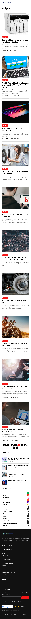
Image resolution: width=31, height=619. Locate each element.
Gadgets (4, 37)
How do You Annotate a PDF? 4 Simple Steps (15, 215)
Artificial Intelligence (16, 493)
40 (15, 445)
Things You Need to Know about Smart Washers (15, 172)
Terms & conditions (23, 616)
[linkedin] (4, 545)
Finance (16, 504)
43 (25, 445)
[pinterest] (6, 545)
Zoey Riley (6, 50)
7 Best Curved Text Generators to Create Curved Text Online (18, 473)
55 (13, 447)
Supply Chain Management (16, 523)
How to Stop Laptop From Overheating (12, 129)
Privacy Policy (14, 616)
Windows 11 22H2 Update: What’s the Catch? (13, 431)
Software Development (16, 520)
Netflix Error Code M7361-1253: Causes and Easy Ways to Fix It (17, 481)
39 (12, 445)
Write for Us (5, 555)
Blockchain (16, 497)
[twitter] (9, 545)
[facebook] (2, 545)
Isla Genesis (6, 95)
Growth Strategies (16, 511)
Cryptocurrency (16, 500)
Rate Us (23, 606)
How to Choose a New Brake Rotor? (14, 302)
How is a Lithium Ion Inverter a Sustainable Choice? (15, 41)
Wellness (16, 525)
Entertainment (16, 502)
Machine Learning (16, 514)
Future (16, 507)
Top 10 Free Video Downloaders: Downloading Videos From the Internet (15, 85)
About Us (4, 553)
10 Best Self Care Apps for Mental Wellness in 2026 (18, 458)
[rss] (11, 545)
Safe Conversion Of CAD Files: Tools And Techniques (14, 388)
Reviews (16, 516)
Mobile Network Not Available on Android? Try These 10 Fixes (18, 466)
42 (22, 445)
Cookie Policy (6, 616)
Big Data (16, 495)
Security (16, 518)
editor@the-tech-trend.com (9, 583)
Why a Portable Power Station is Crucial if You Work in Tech (15, 259)
